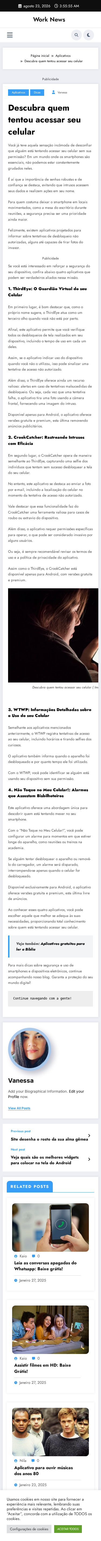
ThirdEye (22, 289)
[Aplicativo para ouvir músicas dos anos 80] (50, 1431)
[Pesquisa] (76, 35)
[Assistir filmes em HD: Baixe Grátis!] (50, 1329)
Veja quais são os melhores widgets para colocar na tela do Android (45, 1160)
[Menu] (10, 35)
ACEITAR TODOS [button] (68, 1529)
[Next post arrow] (89, 1159)
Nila (23, 1460)
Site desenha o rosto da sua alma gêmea (49, 1139)
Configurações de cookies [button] (29, 1529)
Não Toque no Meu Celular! (41, 790)
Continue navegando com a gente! (42, 998)
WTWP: (21, 710)
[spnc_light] (88, 35)
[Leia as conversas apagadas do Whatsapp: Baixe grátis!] (50, 1227)
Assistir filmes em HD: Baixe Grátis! (42, 1368)
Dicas (37, 92)
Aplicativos (18, 92)
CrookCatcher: (28, 437)
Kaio (23, 1256)
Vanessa (62, 92)
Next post (18, 1149)
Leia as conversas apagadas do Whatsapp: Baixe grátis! (45, 1266)
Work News (49, 19)
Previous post (21, 1131)
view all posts (19, 1108)
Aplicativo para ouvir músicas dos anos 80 (43, 1471)
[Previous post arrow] (89, 1135)
